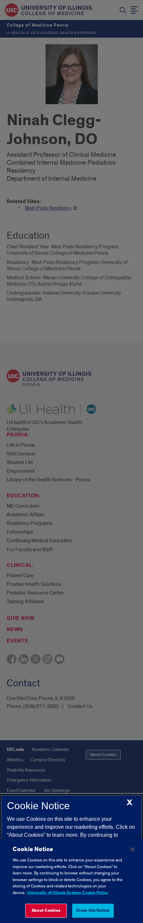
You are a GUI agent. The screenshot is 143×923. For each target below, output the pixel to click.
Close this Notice (92, 910)
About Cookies (46, 910)
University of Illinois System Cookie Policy (67, 893)
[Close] (132, 849)
